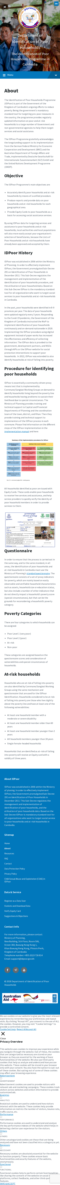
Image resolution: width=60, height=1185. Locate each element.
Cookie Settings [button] (8, 1029)
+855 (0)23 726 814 (33, 955)
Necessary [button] (5, 1145)
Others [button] (3, 1131)
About (7, 848)
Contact (8, 863)
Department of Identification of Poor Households (30, 41)
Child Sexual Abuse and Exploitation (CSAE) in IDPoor (24, 880)
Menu (10, 74)
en (56, 3)
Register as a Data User (15, 900)
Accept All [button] (31, 1029)
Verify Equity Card (12, 911)
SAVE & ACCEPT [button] (7, 1183)
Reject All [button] (21, 1029)
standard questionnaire (38, 573)
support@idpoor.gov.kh (22, 958)
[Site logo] (30, 29)
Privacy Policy (10, 873)
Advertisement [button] (7, 1075)
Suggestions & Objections (16, 916)
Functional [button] (5, 1164)
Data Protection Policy (14, 868)
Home (7, 843)
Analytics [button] (4, 1095)
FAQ (6, 858)
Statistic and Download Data (17, 906)
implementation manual (16, 431)
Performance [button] (6, 1114)
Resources (9, 853)
